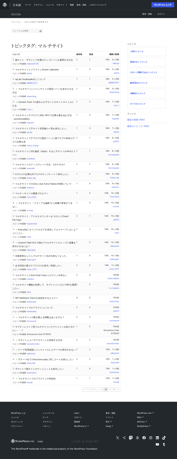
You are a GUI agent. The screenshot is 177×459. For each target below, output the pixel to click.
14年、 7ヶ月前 (112, 101)
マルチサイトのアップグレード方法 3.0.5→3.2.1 (40, 164)
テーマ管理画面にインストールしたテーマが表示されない (47, 349)
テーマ (45, 417)
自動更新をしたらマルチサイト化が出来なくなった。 (41, 255)
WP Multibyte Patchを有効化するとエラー (36, 298)
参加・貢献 (110, 413)
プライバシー (17, 426)
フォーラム (16, 14)
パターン (46, 426)
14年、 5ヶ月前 (112, 59)
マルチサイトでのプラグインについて (34, 307)
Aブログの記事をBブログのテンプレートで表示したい (42, 174)
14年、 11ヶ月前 (112, 265)
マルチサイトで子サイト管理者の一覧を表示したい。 (41, 128)
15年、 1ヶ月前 (112, 349)
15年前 (116, 275)
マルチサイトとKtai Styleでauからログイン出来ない (41, 275)
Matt (140, 417)
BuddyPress (144, 426)
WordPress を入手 (163, 5)
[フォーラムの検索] (40, 31)
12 (114, 389)
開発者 (77, 421)
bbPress (142, 421)
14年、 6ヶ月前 (112, 88)
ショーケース (48, 413)
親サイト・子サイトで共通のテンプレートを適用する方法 (44, 60)
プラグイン (47, 421)
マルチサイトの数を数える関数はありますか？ (41, 317)
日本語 (40, 441)
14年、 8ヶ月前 (112, 138)
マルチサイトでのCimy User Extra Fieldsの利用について (43, 183)
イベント (109, 417)
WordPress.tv (81, 426)
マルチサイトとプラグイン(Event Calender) (37, 69)
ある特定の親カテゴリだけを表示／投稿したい (38, 265)
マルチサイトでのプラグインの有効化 (37, 378)
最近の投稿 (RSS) (136, 119)
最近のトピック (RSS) (138, 126)
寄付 (109, 421)
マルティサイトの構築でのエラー (31, 193)
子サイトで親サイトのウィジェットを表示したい (39, 369)
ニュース (15, 417)
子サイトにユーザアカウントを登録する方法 (40, 340)
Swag (109, 426)
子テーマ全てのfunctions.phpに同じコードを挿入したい (46, 359)
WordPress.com (145, 413)
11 (110, 389)
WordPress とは (18, 413)
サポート (78, 417)
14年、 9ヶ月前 (112, 174)
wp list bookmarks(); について (30, 79)
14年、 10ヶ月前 (111, 193)
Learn (76, 413)
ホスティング (17, 421)
